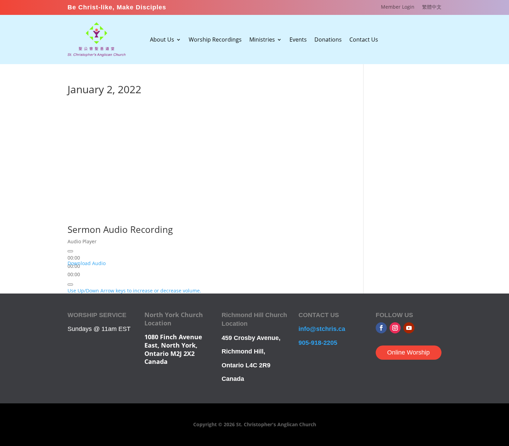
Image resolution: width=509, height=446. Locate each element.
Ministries (262, 40)
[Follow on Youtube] (408, 327)
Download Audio (87, 263)
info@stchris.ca (321, 328)
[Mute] (70, 284)
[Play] (70, 251)
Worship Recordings (215, 40)
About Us (162, 40)
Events (298, 40)
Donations (328, 40)
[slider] (134, 290)
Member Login (397, 7)
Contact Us (363, 40)
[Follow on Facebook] (381, 327)
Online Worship (408, 352)
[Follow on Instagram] (395, 327)
